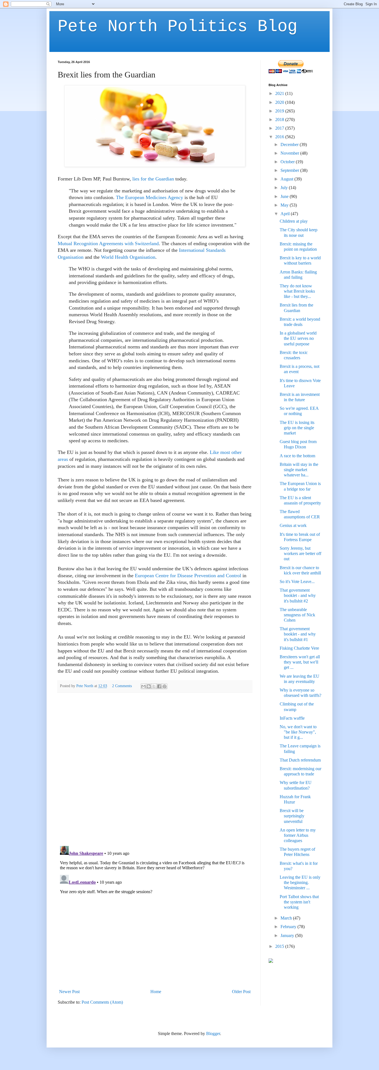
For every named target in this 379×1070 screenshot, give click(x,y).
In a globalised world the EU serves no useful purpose (298, 338)
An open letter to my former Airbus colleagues (298, 835)
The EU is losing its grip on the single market (297, 427)
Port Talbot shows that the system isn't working (299, 902)
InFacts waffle (292, 718)
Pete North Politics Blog (177, 26)
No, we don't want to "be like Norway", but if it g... (298, 732)
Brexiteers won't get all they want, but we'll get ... (300, 662)
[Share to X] (154, 686)
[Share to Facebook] (159, 686)
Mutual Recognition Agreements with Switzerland (108, 243)
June (285, 196)
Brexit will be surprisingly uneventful (292, 815)
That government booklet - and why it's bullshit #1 (298, 634)
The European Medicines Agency (149, 197)
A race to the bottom (297, 455)
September (290, 170)
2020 (280, 102)
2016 (280, 136)
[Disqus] (155, 769)
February (289, 926)
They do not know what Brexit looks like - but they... (297, 291)
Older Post (241, 991)
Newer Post (69, 991)
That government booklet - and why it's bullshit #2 (298, 595)
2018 (280, 119)
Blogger (213, 1033)
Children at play (294, 221)
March (287, 918)
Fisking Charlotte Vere (299, 648)
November (290, 153)
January (288, 935)
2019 (280, 111)
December (290, 144)
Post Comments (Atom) (102, 1002)
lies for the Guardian (153, 179)
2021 (280, 93)
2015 (280, 946)
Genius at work (293, 525)
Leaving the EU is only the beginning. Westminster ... (300, 882)
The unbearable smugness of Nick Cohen (297, 614)
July (285, 187)
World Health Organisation (128, 257)
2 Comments (122, 686)
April (286, 213)
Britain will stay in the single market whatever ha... (299, 469)
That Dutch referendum (300, 760)
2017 (280, 128)
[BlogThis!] (148, 686)
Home (155, 991)
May (285, 205)
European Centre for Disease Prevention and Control (188, 575)
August (287, 179)
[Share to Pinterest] (164, 686)
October (288, 161)
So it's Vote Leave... (297, 581)
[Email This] (143, 686)
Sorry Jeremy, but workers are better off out (300, 553)
